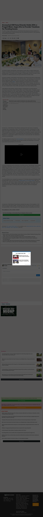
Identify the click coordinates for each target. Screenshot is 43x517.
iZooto (29, 264)
